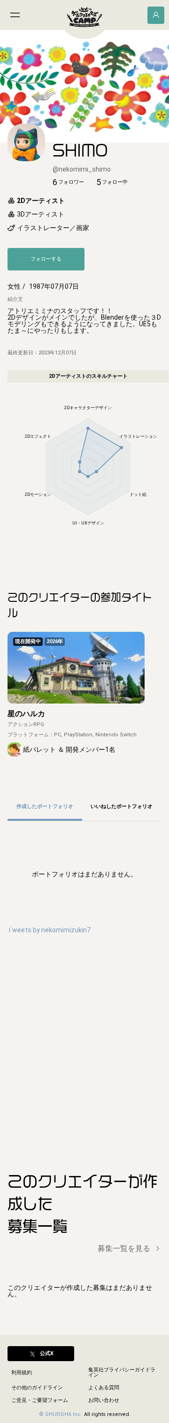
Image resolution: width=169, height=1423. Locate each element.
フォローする (46, 259)
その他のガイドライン (37, 1388)
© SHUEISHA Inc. (60, 1414)
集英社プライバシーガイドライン (121, 1372)
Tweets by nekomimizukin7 (49, 930)
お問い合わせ (103, 1400)
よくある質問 (103, 1388)
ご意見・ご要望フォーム (39, 1400)
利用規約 (21, 1373)
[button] (68, 182)
